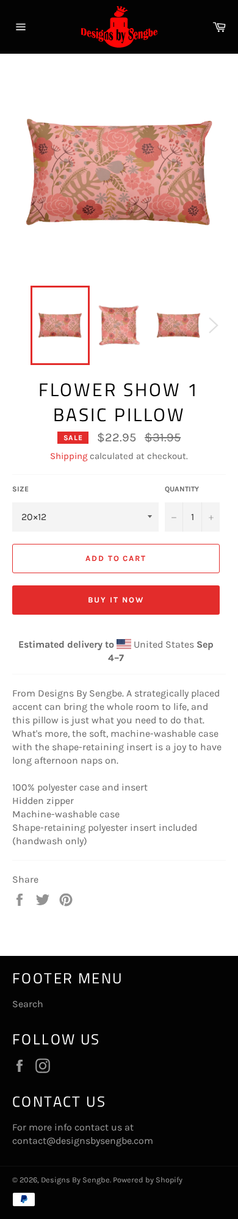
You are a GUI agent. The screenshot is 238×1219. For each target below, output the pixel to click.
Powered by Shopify (147, 1179)
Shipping (68, 455)
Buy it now (116, 599)
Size (20, 489)
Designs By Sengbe (75, 1179)
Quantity (182, 489)
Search (27, 1004)
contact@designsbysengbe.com (82, 1140)
